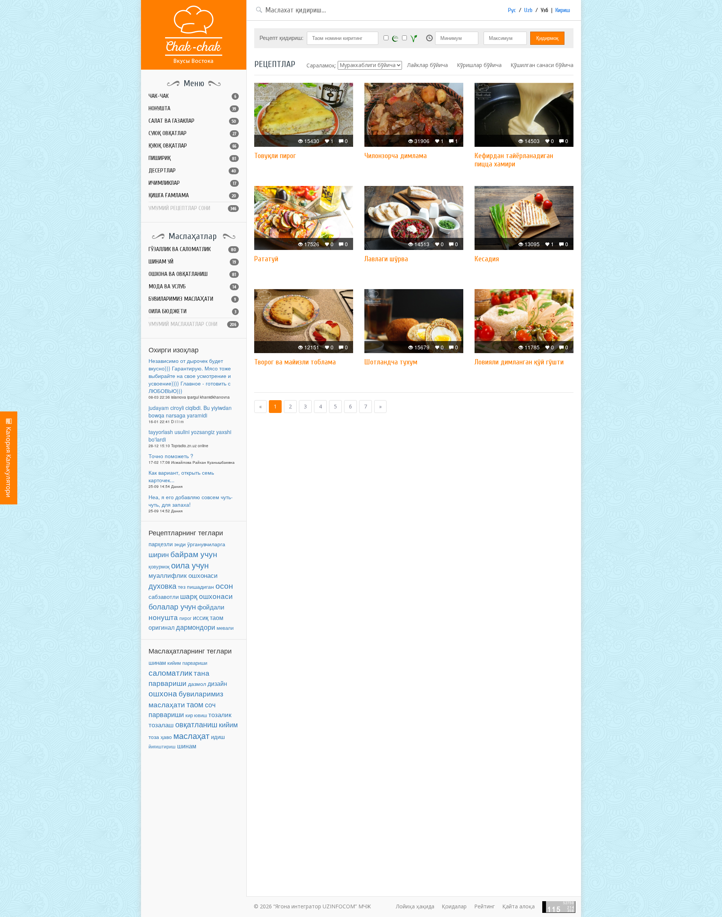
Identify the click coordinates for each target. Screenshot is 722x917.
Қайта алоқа (518, 906)
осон (224, 585)
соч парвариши (182, 709)
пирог (185, 618)
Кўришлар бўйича (479, 65)
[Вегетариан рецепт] (413, 38)
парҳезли (161, 544)
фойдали (210, 606)
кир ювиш (196, 715)
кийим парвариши (187, 662)
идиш (218, 736)
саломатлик (170, 672)
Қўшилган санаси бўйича (542, 65)
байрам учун (193, 553)
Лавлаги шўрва (386, 258)
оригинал (161, 627)
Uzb (528, 10)
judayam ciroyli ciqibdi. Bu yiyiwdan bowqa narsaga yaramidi (190, 411)
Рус (512, 10)
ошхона (163, 693)
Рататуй (266, 258)
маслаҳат (191, 735)
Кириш (562, 10)
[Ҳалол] (395, 38)
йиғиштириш (162, 746)
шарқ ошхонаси (206, 596)
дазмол (197, 683)
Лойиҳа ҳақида (415, 906)
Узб (544, 10)
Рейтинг (484, 906)
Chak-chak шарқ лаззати (193, 35)
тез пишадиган (196, 586)
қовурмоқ (159, 566)
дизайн (217, 683)
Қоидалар (454, 906)
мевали (225, 627)
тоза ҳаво (160, 736)
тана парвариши (179, 678)
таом (195, 704)
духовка (162, 585)
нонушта (163, 617)
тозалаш (161, 724)
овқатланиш (196, 724)
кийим (228, 724)
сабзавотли (164, 596)
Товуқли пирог (275, 155)
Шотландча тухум (390, 362)
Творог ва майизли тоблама (295, 362)
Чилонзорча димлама (395, 155)
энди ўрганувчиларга (199, 544)
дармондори (195, 627)
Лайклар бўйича (427, 65)
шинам (157, 662)
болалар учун (172, 606)
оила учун (190, 565)
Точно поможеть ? (171, 456)
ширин (159, 554)
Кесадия (487, 258)
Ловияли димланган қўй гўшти (519, 362)
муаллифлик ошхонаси (183, 575)
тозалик (219, 714)
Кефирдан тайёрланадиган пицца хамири (514, 159)
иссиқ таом (208, 617)
